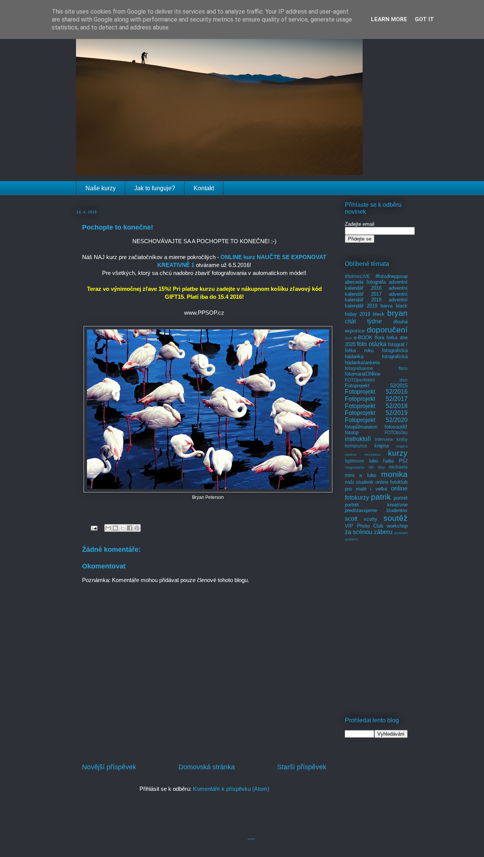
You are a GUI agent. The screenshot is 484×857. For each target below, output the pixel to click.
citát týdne (363, 321)
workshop (397, 526)
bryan (397, 313)
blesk (379, 314)
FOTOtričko (396, 432)
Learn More (389, 19)
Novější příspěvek (109, 767)
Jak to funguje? (154, 188)
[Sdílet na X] (122, 528)
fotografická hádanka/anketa (376, 359)
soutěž (395, 518)
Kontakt (204, 188)
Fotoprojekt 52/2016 (376, 391)
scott (351, 518)
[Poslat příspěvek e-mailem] (93, 527)
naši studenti (359, 482)
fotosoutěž (396, 427)
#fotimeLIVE (357, 276)
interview (384, 439)
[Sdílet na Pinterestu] (137, 528)
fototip (351, 432)
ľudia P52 (395, 461)
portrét (401, 498)
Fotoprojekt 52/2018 (376, 406)
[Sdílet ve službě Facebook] (129, 528)
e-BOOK (363, 337)
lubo (373, 461)
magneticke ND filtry (365, 467)
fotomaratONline (362, 374)
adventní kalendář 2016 (376, 285)
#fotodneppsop (391, 276)
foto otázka (371, 344)
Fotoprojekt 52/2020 (376, 420)
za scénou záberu (368, 532)
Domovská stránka (206, 767)
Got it (424, 19)
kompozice (356, 445)
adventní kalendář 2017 (376, 291)
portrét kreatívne (376, 505)
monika (394, 474)
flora (379, 337)
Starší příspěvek (301, 767)
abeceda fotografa (365, 282)
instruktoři (358, 439)
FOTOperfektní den (376, 379)
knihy (402, 439)
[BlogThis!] (115, 528)
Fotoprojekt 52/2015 (376, 385)
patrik (381, 496)
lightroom (354, 460)
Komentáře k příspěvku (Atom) (231, 789)
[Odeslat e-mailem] (108, 528)
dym (348, 338)
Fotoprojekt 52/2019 (376, 413)
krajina (381, 446)
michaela (398, 466)
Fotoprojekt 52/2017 (376, 399)
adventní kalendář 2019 (376, 303)
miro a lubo (360, 475)
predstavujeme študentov (376, 510)
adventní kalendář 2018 (376, 297)
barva (386, 306)
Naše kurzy (100, 188)
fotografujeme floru (376, 368)
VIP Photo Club (364, 526)
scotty (370, 519)
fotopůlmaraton (361, 427)
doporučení (387, 329)
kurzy (398, 453)
